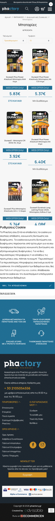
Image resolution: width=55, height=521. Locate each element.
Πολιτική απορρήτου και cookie (20, 270)
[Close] (51, 4)
